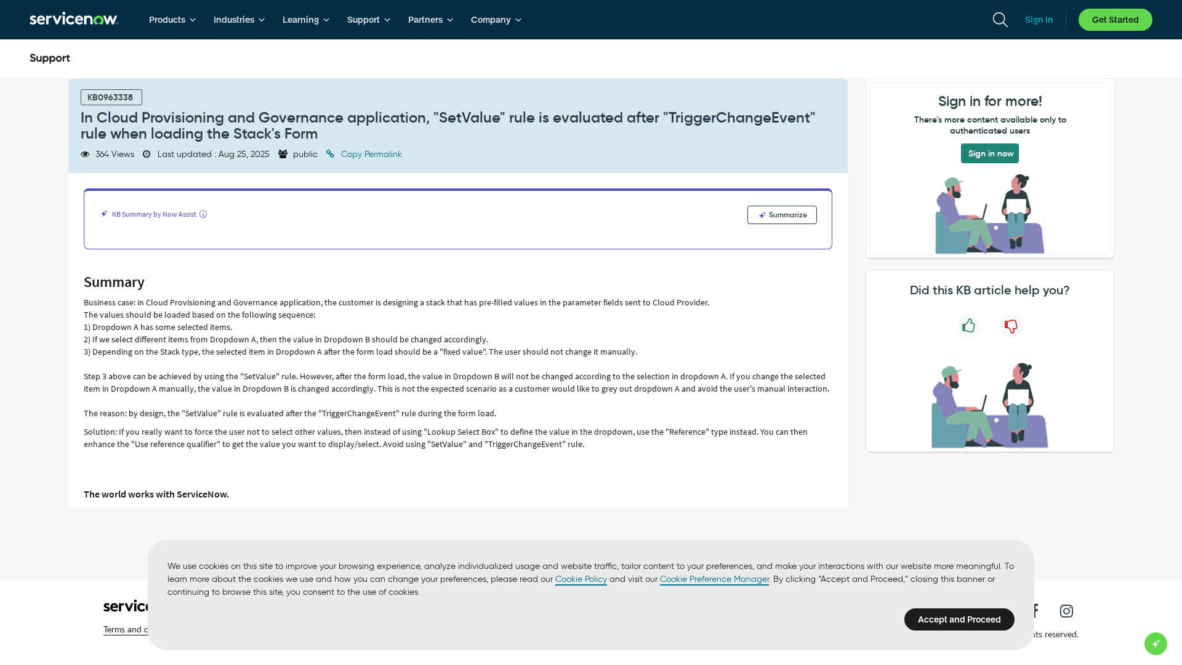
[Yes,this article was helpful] (968, 326)
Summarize (787, 214)
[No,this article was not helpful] (1011, 326)
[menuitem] (173, 19)
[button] (143, 629)
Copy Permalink (370, 154)
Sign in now (991, 153)
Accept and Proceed (959, 619)
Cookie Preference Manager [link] (714, 579)
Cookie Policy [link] (581, 579)
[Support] (50, 59)
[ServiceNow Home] (74, 20)
